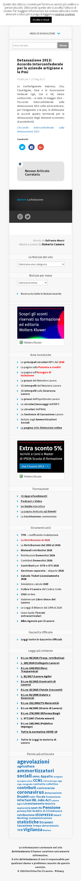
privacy (22, 811)
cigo (59, 781)
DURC (32, 796)
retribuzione (26, 815)
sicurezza (44, 814)
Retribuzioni (38, 555)
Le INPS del (42, 362)
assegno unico (24, 781)
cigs (19, 784)
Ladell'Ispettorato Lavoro (40, 399)
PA (40, 808)
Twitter (28, 217)
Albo (37, 621)
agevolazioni (33, 761)
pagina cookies (65, 14)
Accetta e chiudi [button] (41, 19)
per (40, 565)
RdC (29, 811)
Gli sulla (38, 392)
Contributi (36, 560)
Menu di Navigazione (42, 33)
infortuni (24, 800)
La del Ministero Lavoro (39, 380)
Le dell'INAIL (33, 409)
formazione (53, 796)
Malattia (50, 803)
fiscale (40, 796)
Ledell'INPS (40, 404)
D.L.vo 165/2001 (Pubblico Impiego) (37, 725)
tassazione (24, 825)
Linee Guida (33, 614)
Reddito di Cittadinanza (47, 811)
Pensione (51, 807)
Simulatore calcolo (34, 584)
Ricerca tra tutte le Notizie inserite (41, 293)
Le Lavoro (42, 414)
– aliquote (42, 570)
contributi (26, 787)
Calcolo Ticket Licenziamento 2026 (40, 577)
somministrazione (40, 818)
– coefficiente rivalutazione (39, 535)
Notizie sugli (39, 421)
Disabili (23, 796)
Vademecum (38, 601)
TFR (20, 830)
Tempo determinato (46, 825)
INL (34, 800)
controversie (46, 788)
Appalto (47, 776)
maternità (23, 808)
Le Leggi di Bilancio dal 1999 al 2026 (41, 607)
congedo (27, 784)
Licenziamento (34, 803)
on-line (28, 594)
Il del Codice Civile (41, 589)
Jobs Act (44, 800)
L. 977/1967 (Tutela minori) (37, 718)
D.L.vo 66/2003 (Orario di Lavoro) (41, 708)
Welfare (47, 830)
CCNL (38, 780)
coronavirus (30, 792)
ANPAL (36, 776)
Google (20, 217)
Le (40, 545)
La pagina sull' (36, 373)
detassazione (53, 793)
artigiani (58, 776)
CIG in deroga (50, 781)
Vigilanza (32, 829)
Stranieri (46, 822)
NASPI (34, 808)
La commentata (38, 516)
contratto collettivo (45, 784)
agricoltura (26, 766)
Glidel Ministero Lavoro (41, 385)
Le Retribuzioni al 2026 (35, 540)
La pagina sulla (41, 367)
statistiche (28, 822)
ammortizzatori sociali (35, 773)
